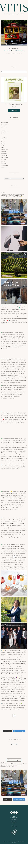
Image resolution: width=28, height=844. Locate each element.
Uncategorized (4, 155)
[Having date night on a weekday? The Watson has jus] (14, 477)
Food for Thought (4, 132)
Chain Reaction (4, 128)
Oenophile (3, 141)
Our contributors (14, 817)
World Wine (3, 167)
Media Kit (14, 824)
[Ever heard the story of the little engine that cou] (14, 291)
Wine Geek (3, 159)
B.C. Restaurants (4, 122)
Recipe (2, 147)
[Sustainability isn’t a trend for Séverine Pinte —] (14, 609)
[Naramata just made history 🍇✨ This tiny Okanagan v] (14, 689)
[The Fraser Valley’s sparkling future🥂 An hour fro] (14, 530)
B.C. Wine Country (5, 124)
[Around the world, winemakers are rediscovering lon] (14, 265)
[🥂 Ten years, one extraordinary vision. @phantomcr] (14, 662)
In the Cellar (3, 135)
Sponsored (3, 151)
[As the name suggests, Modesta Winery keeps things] (14, 371)
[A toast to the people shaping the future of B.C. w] (14, 636)
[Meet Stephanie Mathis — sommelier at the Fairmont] (14, 344)
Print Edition (14, 822)
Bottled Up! (3, 126)
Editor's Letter (4, 130)
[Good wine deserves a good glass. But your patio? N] (14, 583)
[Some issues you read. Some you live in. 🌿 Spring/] (14, 715)
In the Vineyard (4, 137)
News (2, 139)
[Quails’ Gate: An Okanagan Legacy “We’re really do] (14, 556)
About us (14, 816)
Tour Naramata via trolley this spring (14, 50)
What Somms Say (4, 157)
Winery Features (4, 165)
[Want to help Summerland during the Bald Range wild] (14, 318)
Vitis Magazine (11, 53)
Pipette (2, 145)
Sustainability (4, 153)
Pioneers (3, 143)
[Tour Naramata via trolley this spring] (14, 33)
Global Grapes (4, 133)
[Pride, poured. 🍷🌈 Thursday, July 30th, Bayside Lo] (14, 503)
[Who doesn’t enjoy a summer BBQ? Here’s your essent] (14, 424)
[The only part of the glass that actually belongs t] (14, 238)
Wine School (3, 163)
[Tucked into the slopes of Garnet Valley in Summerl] (14, 450)
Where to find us (14, 819)
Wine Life (3, 161)
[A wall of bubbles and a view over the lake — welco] (14, 212)
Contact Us (14, 826)
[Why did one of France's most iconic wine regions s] (14, 397)
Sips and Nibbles (14, 48)
